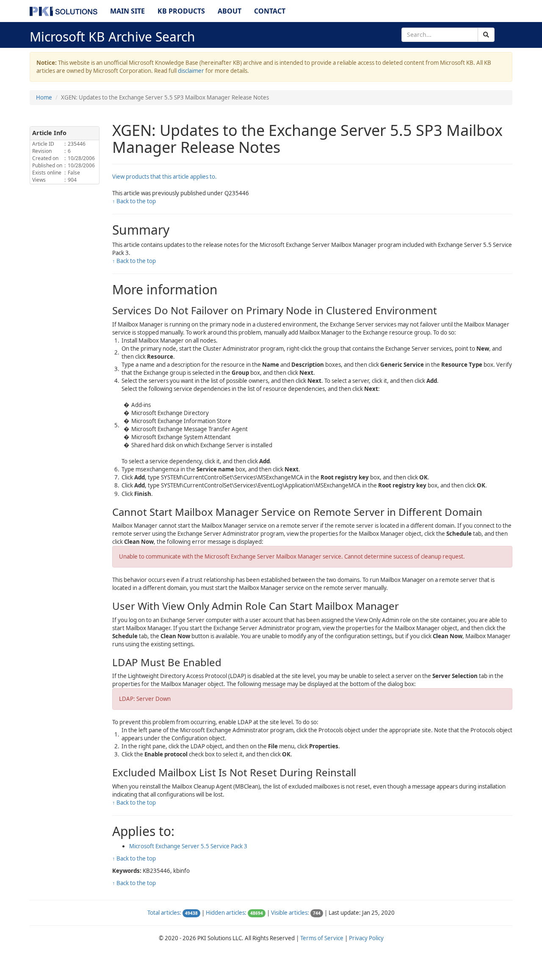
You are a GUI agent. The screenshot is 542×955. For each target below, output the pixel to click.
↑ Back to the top (134, 201)
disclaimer (191, 71)
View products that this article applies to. (164, 176)
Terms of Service (321, 938)
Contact (269, 11)
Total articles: (164, 912)
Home (44, 97)
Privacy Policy (366, 938)
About (229, 11)
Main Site (127, 11)
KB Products (181, 11)
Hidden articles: (226, 912)
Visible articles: (290, 912)
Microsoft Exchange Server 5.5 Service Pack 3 (188, 846)
